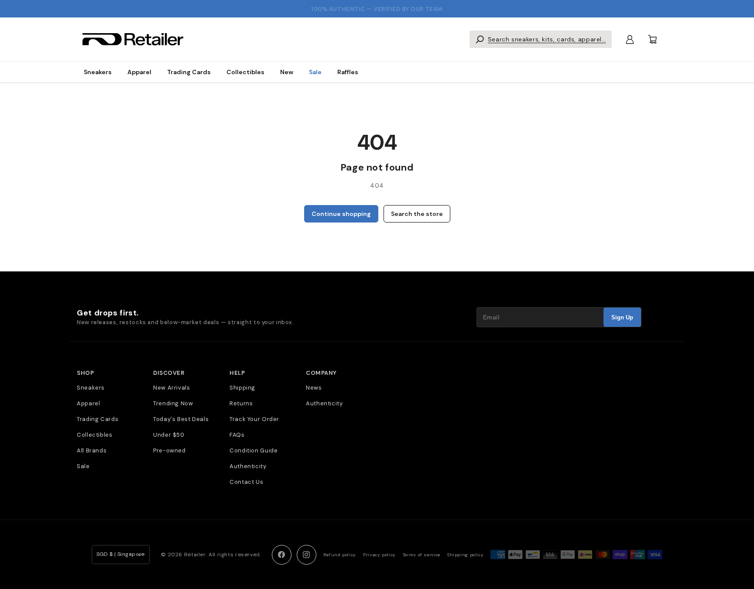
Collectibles (245, 72)
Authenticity (248, 466)
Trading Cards (189, 72)
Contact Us (246, 482)
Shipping (242, 387)
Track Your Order (254, 419)
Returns (241, 403)
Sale (315, 72)
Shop (85, 373)
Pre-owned (169, 450)
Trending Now (173, 403)
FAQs (237, 434)
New (286, 72)
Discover (168, 373)
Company (321, 373)
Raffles (347, 72)
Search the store (417, 214)
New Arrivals (171, 387)
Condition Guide (254, 450)
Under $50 (169, 434)
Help (237, 373)
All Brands (91, 450)
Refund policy (339, 555)
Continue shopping (341, 214)
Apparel (139, 72)
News (314, 387)
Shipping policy (465, 555)
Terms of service (421, 555)
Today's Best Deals (181, 419)
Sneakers (98, 72)
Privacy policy (379, 555)
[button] (541, 39)
